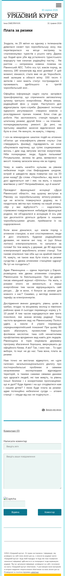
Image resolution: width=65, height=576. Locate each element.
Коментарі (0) (12, 430)
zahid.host (35, 572)
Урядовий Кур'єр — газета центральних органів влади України (32, 13)
